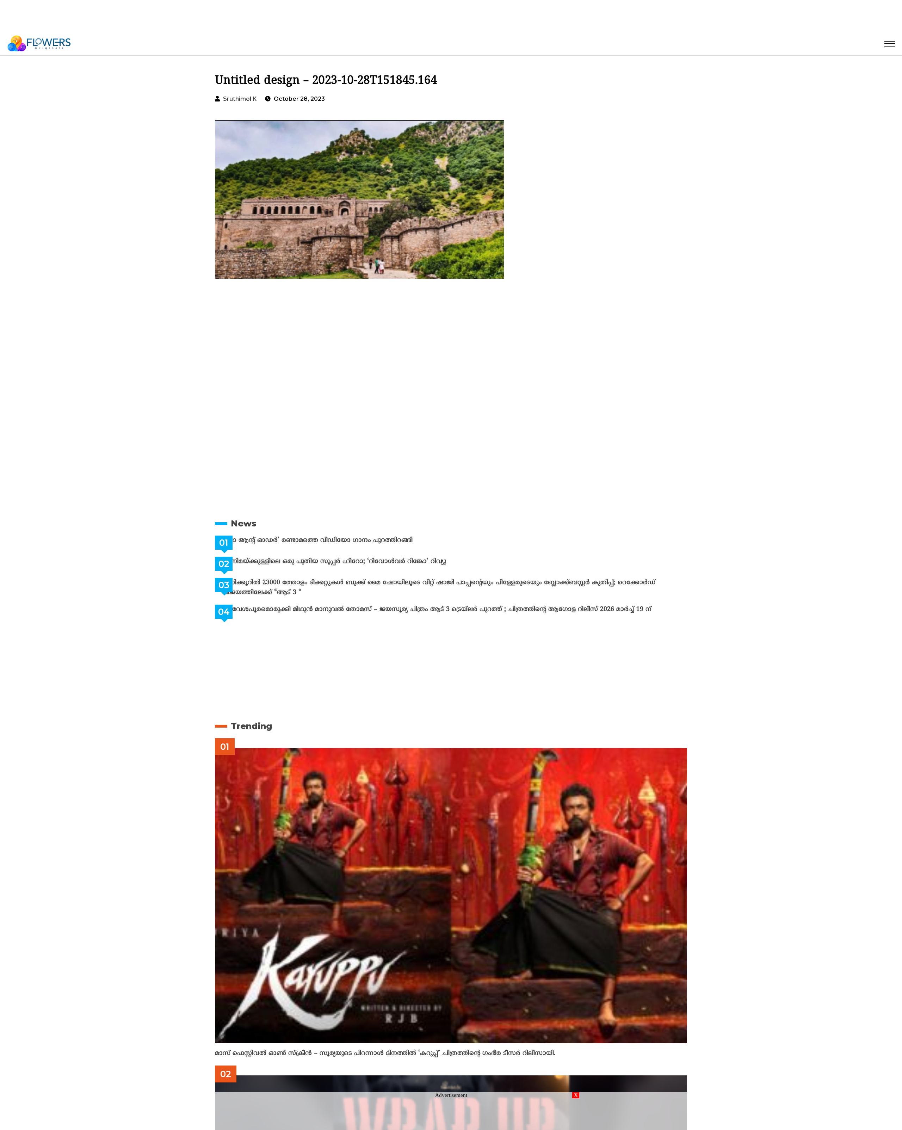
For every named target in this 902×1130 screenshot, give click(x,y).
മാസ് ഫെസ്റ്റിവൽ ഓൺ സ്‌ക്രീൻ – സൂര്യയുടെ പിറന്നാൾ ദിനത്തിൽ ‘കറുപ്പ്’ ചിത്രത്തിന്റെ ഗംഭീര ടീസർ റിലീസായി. (385, 1053)
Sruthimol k (240, 98)
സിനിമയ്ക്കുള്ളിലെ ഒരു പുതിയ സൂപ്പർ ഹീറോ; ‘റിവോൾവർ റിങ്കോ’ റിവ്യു (352, 561)
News (244, 523)
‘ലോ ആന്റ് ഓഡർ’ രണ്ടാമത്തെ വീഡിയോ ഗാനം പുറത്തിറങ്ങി (335, 540)
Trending (251, 726)
